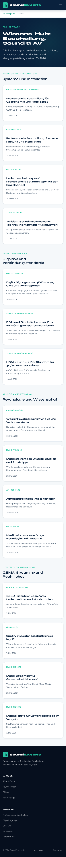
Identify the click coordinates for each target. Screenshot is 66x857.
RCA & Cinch (9, 781)
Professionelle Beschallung (16, 815)
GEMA (6, 792)
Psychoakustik (9, 786)
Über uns (7, 825)
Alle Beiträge (9, 797)
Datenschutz (8, 836)
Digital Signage (10, 820)
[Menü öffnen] (60, 5)
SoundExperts (9, 13)
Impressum (8, 831)
